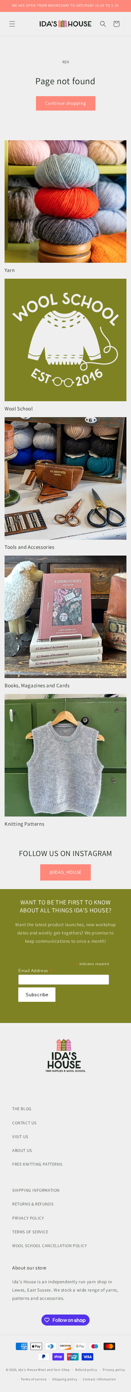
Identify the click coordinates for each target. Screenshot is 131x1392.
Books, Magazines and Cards (37, 685)
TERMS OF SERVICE (30, 1232)
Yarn (10, 270)
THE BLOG (22, 1108)
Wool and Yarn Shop (54, 1369)
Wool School (19, 408)
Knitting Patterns (24, 823)
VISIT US (20, 1136)
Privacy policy (114, 1369)
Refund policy (86, 1369)
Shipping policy (64, 1379)
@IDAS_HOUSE (65, 872)
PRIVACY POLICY (28, 1218)
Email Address (35, 971)
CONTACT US (24, 1123)
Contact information (99, 1379)
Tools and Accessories (30, 547)
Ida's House (27, 1369)
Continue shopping (65, 103)
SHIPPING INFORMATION (36, 1190)
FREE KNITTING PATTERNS (37, 1164)
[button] (12, 24)
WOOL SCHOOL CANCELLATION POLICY (49, 1245)
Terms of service (33, 1379)
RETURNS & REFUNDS (32, 1204)
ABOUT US (22, 1150)
